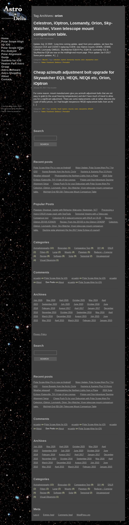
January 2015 (106, 320)
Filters (43, 252)
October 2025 (79, 300)
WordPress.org (83, 515)
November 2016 (49, 312)
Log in (36, 515)
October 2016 (66, 312)
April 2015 (59, 320)
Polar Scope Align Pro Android (12, 49)
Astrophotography (42, 248)
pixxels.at (17, 111)
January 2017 (94, 308)
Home (4, 38)
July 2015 (94, 316)
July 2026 (38, 300)
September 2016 (84, 312)
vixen (96, 60)
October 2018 (93, 304)
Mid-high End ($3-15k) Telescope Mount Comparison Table (69, 192)
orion (83, 60)
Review (43, 256)
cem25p (54, 109)
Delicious (58, 62)
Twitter (43, 62)
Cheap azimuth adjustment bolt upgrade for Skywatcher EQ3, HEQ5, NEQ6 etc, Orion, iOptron (74, 77)
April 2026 (63, 300)
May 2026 (50, 300)
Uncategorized (102, 256)
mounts (77, 60)
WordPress (20, 109)
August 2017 (64, 308)
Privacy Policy (40, 334)
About (5, 76)
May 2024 (93, 300)
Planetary (82, 252)
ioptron (63, 60)
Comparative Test (82, 248)
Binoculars (62, 248)
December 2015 (64, 316)
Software (57, 256)
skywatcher (89, 60)
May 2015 (46, 320)
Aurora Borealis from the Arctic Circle (59, 171)
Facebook (50, 62)
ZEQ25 (90, 109)
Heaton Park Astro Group (12, 65)
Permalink (66, 62)
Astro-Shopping (11, 73)
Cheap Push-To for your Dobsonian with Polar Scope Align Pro (81, 184)
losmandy (70, 60)
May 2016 (99, 312)
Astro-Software (10, 69)
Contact (6, 79)
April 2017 (79, 308)
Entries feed (48, 515)
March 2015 (73, 320)
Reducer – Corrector (103, 252)
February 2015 (89, 320)
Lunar (55, 252)
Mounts (45, 60)
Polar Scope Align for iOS (12, 43)
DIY (43, 109)
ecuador (37, 278)
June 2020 (78, 304)
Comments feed (65, 515)
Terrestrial (84, 256)
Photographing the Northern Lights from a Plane (76, 176)
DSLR (110, 248)
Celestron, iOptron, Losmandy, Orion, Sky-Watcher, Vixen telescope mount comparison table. (73, 28)
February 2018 (48, 308)
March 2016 (47, 316)
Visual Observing (48, 260)
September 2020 (49, 304)
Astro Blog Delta (11, 106)
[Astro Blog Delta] (14, 19)
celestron (56, 60)
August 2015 (81, 316)
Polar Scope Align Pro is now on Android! (52, 167)
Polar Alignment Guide (11, 56)
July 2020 (65, 304)
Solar (71, 256)
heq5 (59, 109)
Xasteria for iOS (11, 60)
